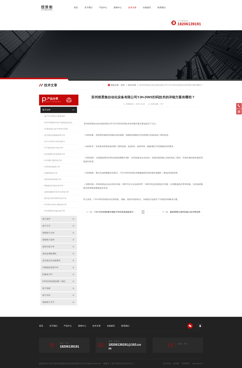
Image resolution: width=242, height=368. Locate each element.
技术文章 (132, 7)
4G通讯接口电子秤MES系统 (56, 129)
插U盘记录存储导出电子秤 (55, 198)
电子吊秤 (46, 295)
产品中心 (103, 7)
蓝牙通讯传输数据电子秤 (54, 135)
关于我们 (88, 7)
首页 (76, 7)
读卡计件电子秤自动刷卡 (54, 141)
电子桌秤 (46, 219)
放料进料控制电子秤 (52, 179)
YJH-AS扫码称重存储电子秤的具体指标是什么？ (116, 212)
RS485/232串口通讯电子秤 (55, 204)
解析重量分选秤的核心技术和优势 (185, 212)
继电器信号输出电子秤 (53, 186)
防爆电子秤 (47, 274)
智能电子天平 (48, 302)
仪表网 (176, 363)
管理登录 (186, 363)
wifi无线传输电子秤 (52, 167)
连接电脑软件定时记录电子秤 (56, 192)
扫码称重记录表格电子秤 (54, 154)
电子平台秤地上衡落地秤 (54, 116)
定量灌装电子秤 (50, 173)
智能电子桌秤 (48, 240)
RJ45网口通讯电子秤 (53, 160)
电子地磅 (46, 288)
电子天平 (46, 226)
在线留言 (147, 7)
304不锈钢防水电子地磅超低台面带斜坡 (60, 122)
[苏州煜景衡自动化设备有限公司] (52, 7)
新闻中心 (118, 7)
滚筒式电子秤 (48, 247)
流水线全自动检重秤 (51, 260)
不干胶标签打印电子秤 (53, 148)
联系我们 (162, 7)
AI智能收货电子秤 (50, 267)
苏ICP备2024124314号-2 (122, 363)
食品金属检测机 (49, 253)
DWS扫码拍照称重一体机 (53, 281)
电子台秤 (46, 110)
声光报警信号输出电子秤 (54, 211)
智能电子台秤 (48, 233)
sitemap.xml (197, 363)
